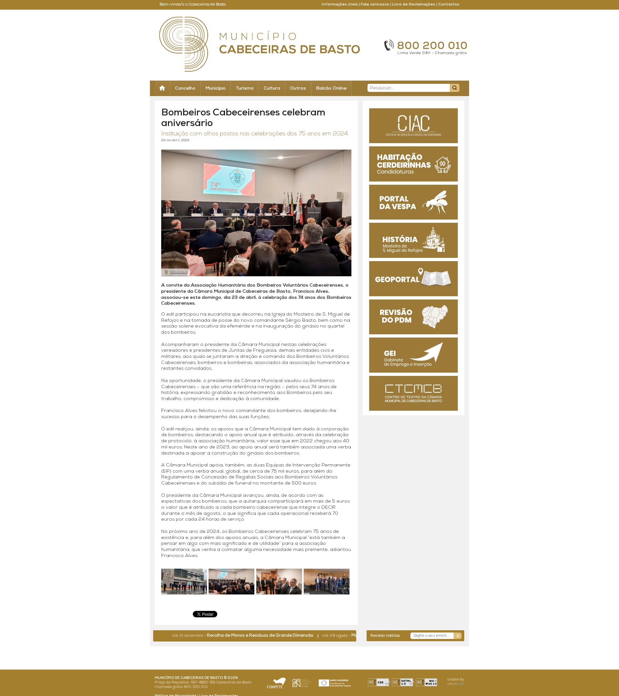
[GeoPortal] (413, 278)
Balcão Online (331, 88)
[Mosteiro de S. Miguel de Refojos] (413, 240)
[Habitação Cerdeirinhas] (413, 163)
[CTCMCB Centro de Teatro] (413, 393)
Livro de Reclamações (413, 4)
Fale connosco (375, 4)
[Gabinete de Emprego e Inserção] (413, 355)
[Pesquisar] (454, 88)
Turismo (245, 88)
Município (215, 88)
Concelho (185, 88)
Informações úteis (340, 4)
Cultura (272, 88)
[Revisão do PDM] (413, 317)
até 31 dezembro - (221, 636)
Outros (298, 88)
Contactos (448, 4)
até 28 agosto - (349, 636)
